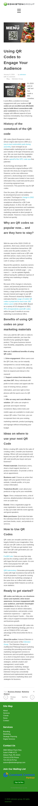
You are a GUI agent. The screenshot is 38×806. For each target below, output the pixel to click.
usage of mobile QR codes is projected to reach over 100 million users (18, 301)
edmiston (23, 74)
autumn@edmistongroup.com (14, 762)
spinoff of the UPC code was (20, 159)
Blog (8, 79)
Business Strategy (14, 691)
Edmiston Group (17, 79)
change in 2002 (28, 197)
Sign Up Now (19, 782)
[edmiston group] (19, 4)
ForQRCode (8, 556)
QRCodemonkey (10, 570)
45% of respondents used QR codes (17, 309)
